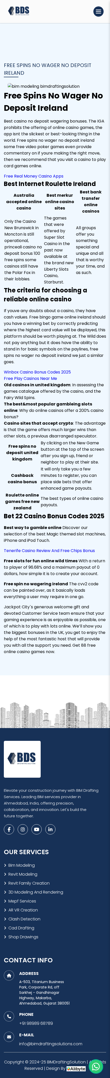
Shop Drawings (23, 937)
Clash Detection (24, 919)
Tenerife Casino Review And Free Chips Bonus (49, 551)
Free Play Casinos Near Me (30, 378)
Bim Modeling (21, 865)
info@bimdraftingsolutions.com (50, 1044)
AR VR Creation (23, 910)
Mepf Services (22, 901)
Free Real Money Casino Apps (33, 176)
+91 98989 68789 (36, 1023)
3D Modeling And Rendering (35, 892)
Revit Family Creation (29, 883)
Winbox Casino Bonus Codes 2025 (37, 372)
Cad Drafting (21, 928)
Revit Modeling (22, 874)
